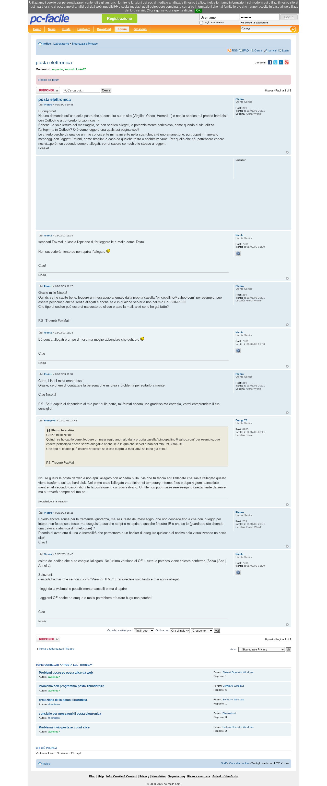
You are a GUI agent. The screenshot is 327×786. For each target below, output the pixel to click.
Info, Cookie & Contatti (121, 776)
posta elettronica (54, 62)
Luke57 (81, 69)
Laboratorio (61, 43)
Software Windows (233, 685)
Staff (224, 763)
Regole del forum (48, 79)
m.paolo (57, 69)
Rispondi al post (45, 89)
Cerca (258, 50)
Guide (66, 29)
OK (198, 10)
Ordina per (163, 630)
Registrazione (119, 18)
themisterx (54, 704)
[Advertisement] (133, 193)
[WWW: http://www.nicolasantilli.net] (238, 253)
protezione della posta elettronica (63, 699)
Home (37, 29)
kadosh (70, 69)
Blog (92, 776)
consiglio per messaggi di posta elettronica (70, 713)
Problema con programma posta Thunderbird (71, 686)
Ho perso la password (254, 22)
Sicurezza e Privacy (85, 43)
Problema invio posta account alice (64, 727)
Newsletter (158, 776)
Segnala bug (176, 776)
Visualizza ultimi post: (120, 630)
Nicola (48, 235)
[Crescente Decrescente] (205, 630)
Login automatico (214, 22)
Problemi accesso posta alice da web (66, 672)
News (51, 29)
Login (285, 50)
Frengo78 (50, 420)
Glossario (140, 29)
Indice (47, 43)
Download (104, 29)
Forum (122, 29)
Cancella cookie (239, 763)
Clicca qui (153, 10)
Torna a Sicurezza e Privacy (56, 648)
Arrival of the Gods (225, 776)
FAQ (246, 50)
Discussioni (229, 713)
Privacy (144, 776)
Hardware (83, 29)
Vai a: (233, 649)
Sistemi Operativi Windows (238, 672)
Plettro (48, 104)
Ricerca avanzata (198, 776)
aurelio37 (54, 676)
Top (287, 152)
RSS (235, 50)
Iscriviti (272, 50)
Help (101, 776)
